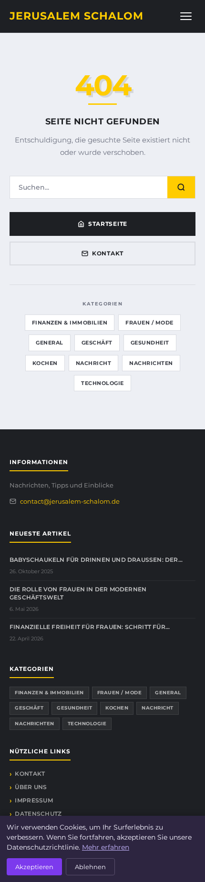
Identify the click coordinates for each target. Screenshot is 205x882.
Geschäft (97, 342)
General (49, 342)
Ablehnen (90, 867)
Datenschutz (38, 813)
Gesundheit (150, 342)
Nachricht (94, 363)
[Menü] (185, 16)
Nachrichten (151, 363)
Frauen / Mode (149, 322)
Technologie (102, 383)
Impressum (34, 800)
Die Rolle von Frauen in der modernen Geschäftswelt (78, 593)
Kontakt (107, 253)
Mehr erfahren (105, 847)
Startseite (107, 223)
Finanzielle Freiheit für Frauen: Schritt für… (90, 626)
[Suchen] (181, 187)
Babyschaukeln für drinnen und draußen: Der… (96, 559)
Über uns (31, 787)
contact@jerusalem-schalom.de (70, 501)
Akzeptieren (34, 867)
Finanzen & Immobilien (70, 322)
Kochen (45, 363)
